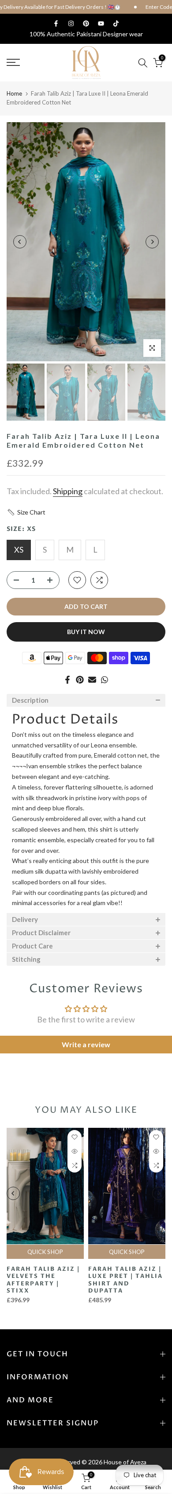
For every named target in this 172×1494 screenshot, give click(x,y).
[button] (26, 512)
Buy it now (86, 631)
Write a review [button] (86, 1044)
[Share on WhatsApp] (104, 679)
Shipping (67, 491)
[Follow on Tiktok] (116, 23)
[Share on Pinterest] (80, 679)
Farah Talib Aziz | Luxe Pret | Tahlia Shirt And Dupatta (125, 1280)
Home (14, 93)
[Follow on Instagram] (71, 23)
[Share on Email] (92, 679)
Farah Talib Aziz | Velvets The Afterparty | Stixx (43, 1280)
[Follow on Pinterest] (86, 23)
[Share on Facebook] (67, 679)
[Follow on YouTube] (101, 23)
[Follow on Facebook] (56, 23)
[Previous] (19, 241)
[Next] (152, 241)
